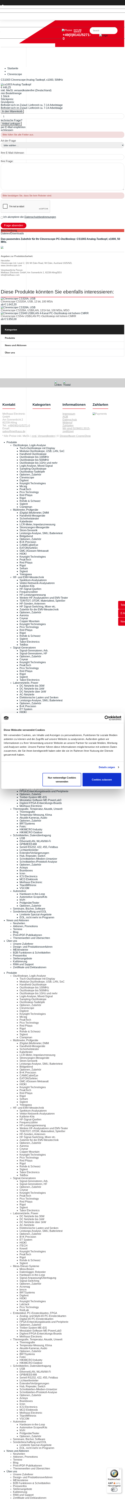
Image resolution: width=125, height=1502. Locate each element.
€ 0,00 (5, 42)
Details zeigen (107, 767)
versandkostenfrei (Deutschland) (32, 90)
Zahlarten (68, 425)
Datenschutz (69, 419)
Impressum (68, 413)
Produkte (10, 338)
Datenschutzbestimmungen (40, 217)
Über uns (10, 352)
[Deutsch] (62, 11)
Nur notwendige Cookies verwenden (62, 779)
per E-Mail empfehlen (13, 127)
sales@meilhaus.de (13, 431)
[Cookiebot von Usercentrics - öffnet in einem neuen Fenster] (107, 718)
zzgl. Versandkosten (43, 436)
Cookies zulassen (102, 779)
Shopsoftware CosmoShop (75, 436)
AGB (65, 416)
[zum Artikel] (18, 298)
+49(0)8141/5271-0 (19, 425)
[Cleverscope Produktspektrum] (2, 247)
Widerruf (67, 422)
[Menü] (120, 1470)
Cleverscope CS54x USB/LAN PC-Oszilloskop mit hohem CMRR (38, 316)
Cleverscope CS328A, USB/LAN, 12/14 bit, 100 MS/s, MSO (35, 310)
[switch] (114, 1490)
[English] (62, 14)
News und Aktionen (16, 345)
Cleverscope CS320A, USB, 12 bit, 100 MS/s (27, 301)
